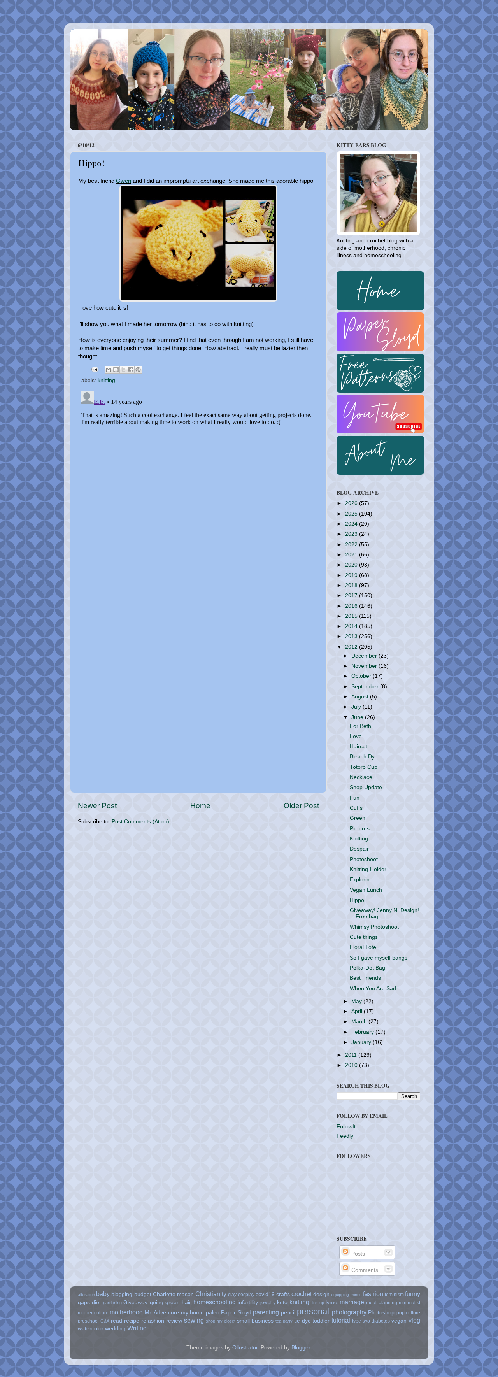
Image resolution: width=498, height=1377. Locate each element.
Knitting (359, 839)
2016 (352, 606)
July (357, 707)
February (363, 1032)
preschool (88, 1321)
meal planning (381, 1302)
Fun (354, 798)
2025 (352, 514)
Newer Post (97, 806)
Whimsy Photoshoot (374, 927)
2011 (351, 1055)
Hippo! (358, 900)
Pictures (360, 828)
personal (313, 1311)
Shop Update (366, 787)
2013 (352, 636)
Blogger (300, 1348)
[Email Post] (94, 369)
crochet (301, 1293)
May (357, 1001)
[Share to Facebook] (131, 370)
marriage (352, 1301)
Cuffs (356, 808)
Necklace (361, 777)
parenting (266, 1312)
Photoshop (381, 1313)
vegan (399, 1321)
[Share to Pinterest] (138, 370)
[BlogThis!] (116, 370)
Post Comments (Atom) (140, 821)
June (358, 717)
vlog (414, 1320)
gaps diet (89, 1302)
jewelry (267, 1302)
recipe (131, 1321)
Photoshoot (364, 859)
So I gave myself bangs (378, 958)
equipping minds (346, 1294)
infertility (248, 1302)
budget (142, 1294)
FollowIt (346, 1127)
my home (192, 1313)
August (360, 697)
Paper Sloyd (236, 1313)
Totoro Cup (363, 767)
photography (349, 1312)
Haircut (358, 746)
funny (412, 1293)
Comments (364, 1270)
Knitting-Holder (368, 869)
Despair (359, 849)
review (174, 1321)
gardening (112, 1302)
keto (282, 1302)
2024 (352, 524)
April (357, 1011)
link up (318, 1302)
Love (356, 736)
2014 (352, 626)
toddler (321, 1321)
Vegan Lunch (366, 890)
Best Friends (365, 978)
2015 (352, 616)
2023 (352, 534)
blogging (121, 1294)
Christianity (210, 1293)
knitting (106, 380)
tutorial (340, 1320)
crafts (283, 1294)
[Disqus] (198, 485)
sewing (194, 1320)
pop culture (408, 1313)
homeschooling (214, 1301)
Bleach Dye (364, 757)
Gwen (123, 181)
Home (200, 806)
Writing (137, 1327)
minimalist (409, 1302)
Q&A (104, 1321)
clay (232, 1294)
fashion (373, 1293)
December (365, 656)
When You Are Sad (373, 988)
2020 (352, 565)
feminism (394, 1294)
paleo (212, 1313)
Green (357, 818)
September (365, 686)
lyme (331, 1302)
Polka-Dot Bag (367, 968)
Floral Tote (363, 947)
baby (103, 1293)
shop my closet (220, 1321)
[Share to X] (123, 370)
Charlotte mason (173, 1294)
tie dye (302, 1321)
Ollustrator (245, 1348)
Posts (357, 1254)
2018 (352, 585)
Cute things (364, 937)
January (362, 1042)
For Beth (360, 726)
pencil (288, 1313)
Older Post (301, 806)
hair (186, 1302)
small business (255, 1321)
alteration (86, 1294)
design (321, 1294)
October (362, 676)
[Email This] (108, 370)
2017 (352, 595)
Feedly (345, 1136)
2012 (352, 647)
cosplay (246, 1294)
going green (165, 1302)
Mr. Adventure (162, 1313)
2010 (352, 1065)
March (359, 1021)
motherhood (126, 1312)
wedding (115, 1328)
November (365, 666)
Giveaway (135, 1302)
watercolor (90, 1328)
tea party (284, 1321)
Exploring (361, 879)
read (116, 1321)
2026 (352, 503)
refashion (152, 1321)
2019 (352, 575)
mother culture (93, 1313)
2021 (352, 555)
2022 (352, 544)
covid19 (265, 1294)
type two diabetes (371, 1321)
